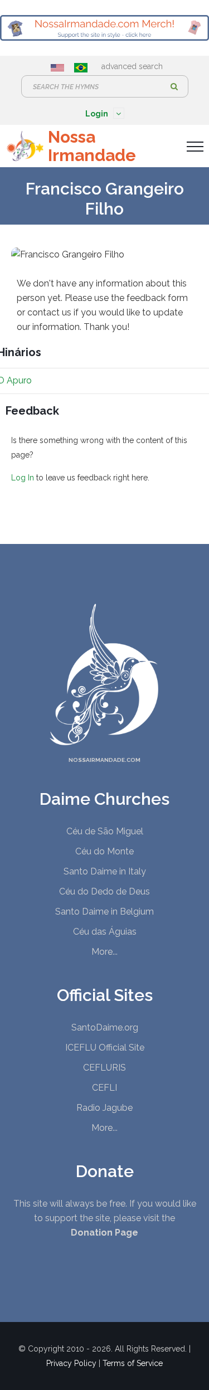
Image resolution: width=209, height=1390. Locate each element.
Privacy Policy (71, 1363)
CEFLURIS (104, 1067)
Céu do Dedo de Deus (104, 891)
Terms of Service (133, 1363)
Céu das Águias (105, 931)
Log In (22, 477)
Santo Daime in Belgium (104, 911)
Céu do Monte (104, 851)
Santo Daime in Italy (105, 871)
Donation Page (104, 1232)
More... (104, 951)
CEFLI (104, 1087)
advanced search (132, 66)
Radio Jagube (104, 1107)
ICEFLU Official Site (104, 1047)
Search (174, 86)
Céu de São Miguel (104, 831)
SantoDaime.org (104, 1027)
